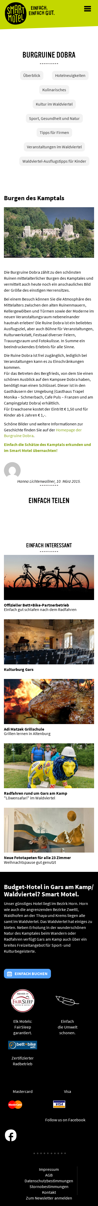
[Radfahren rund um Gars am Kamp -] (49, 765)
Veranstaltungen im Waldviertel (54, 146)
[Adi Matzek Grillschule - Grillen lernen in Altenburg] (49, 701)
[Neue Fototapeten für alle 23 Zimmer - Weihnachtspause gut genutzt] (49, 830)
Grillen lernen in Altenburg (27, 733)
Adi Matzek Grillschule (24, 729)
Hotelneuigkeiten (70, 75)
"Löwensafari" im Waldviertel (29, 797)
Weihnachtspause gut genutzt (30, 862)
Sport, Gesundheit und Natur (54, 118)
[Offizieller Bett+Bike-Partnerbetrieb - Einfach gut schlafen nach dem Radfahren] (49, 577)
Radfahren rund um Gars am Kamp (35, 793)
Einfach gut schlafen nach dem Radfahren (40, 609)
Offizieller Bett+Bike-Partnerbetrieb (36, 605)
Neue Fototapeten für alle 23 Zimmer (37, 857)
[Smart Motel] (15, 13)
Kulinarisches (54, 89)
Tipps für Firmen (54, 132)
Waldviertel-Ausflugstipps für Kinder (54, 161)
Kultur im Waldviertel (54, 104)
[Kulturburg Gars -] (49, 641)
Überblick (31, 75)
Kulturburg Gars (18, 669)
